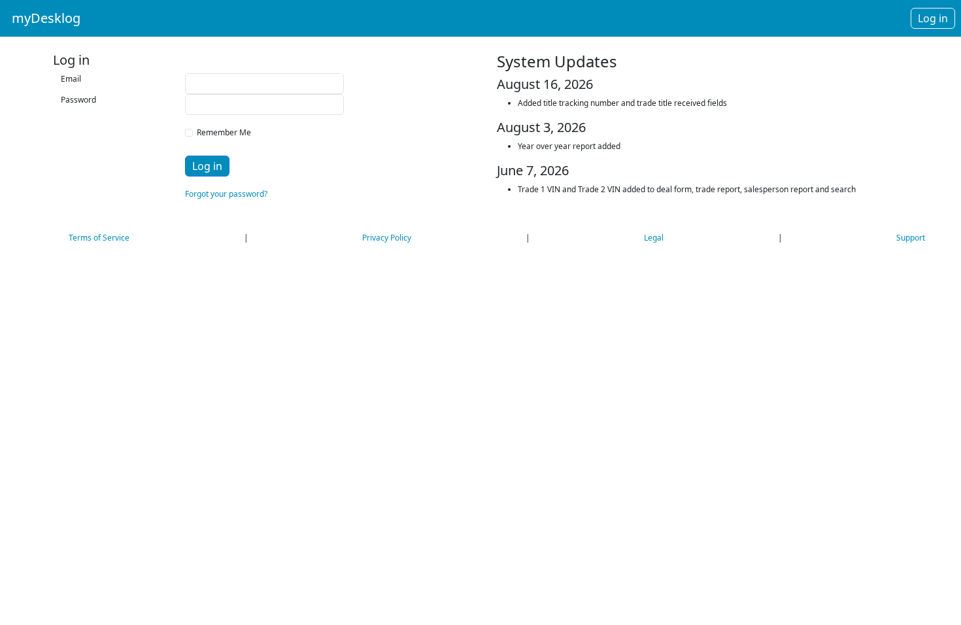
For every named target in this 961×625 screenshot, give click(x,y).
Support (910, 237)
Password (70, 99)
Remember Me (222, 132)
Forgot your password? (226, 193)
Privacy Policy (386, 237)
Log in (207, 166)
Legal (654, 237)
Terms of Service (99, 237)
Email (70, 78)
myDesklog (46, 18)
